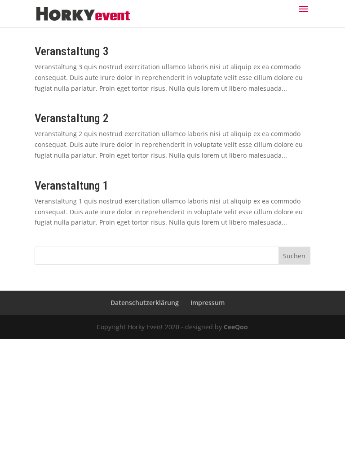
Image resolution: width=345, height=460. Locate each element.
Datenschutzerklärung (145, 302)
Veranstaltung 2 (72, 118)
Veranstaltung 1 (72, 185)
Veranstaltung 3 (72, 51)
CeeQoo (236, 327)
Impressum (207, 302)
